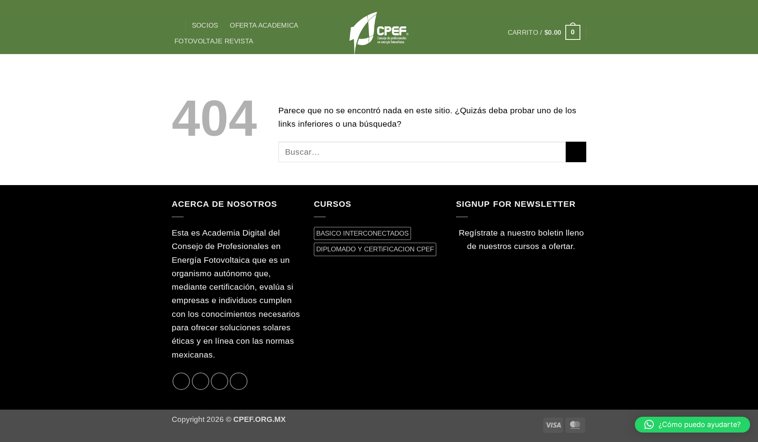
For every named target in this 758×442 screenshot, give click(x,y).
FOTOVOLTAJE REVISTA (213, 41)
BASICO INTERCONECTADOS (362, 233)
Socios (205, 25)
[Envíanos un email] (581, 5)
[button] (544, 32)
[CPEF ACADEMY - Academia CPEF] (379, 33)
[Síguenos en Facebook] (540, 5)
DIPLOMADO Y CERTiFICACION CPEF (375, 249)
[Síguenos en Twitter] (571, 5)
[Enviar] (576, 152)
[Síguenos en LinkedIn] (238, 381)
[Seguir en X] (561, 5)
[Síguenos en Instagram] (551, 5)
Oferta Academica (264, 25)
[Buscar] (176, 25)
